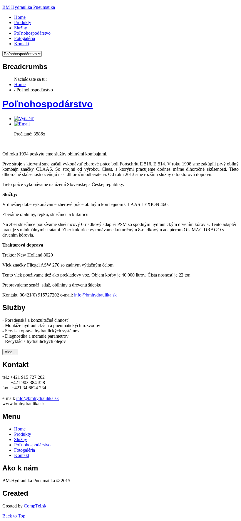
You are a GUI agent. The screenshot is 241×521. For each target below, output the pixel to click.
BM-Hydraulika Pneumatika (28, 7)
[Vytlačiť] (24, 118)
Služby (20, 439)
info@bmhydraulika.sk (95, 294)
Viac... (10, 352)
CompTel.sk (35, 505)
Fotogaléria (24, 450)
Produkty (22, 434)
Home (20, 84)
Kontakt (21, 455)
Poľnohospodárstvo (47, 104)
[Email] (22, 123)
